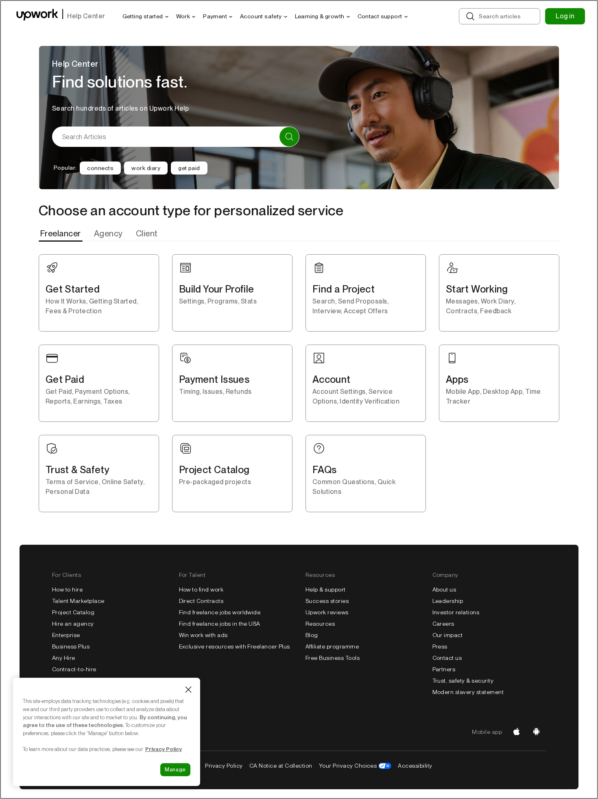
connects (100, 168)
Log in (565, 16)
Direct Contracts (201, 601)
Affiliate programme (332, 646)
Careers (443, 623)
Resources (320, 623)
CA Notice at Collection (280, 765)
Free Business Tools (333, 658)
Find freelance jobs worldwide (220, 612)
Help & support (326, 589)
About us (444, 589)
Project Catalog (73, 612)
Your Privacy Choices (348, 765)
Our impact (447, 635)
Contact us (447, 658)
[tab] (61, 233)
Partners (444, 669)
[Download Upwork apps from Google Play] (536, 732)
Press (439, 646)
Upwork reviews (327, 612)
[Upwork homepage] (37, 16)
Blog (312, 635)
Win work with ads (203, 635)
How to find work (201, 589)
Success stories (327, 601)
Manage (175, 769)
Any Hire (63, 658)
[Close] (188, 689)
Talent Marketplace (78, 601)
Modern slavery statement (468, 692)
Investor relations (456, 612)
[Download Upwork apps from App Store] (517, 732)
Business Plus (70, 646)
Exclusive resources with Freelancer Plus (234, 646)
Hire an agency (73, 623)
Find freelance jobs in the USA (219, 623)
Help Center (86, 16)
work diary (145, 168)
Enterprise (66, 635)
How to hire (67, 589)
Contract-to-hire (74, 669)
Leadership (447, 601)
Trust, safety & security (463, 680)
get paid (189, 168)
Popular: (65, 167)
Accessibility (415, 765)
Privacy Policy (224, 765)
